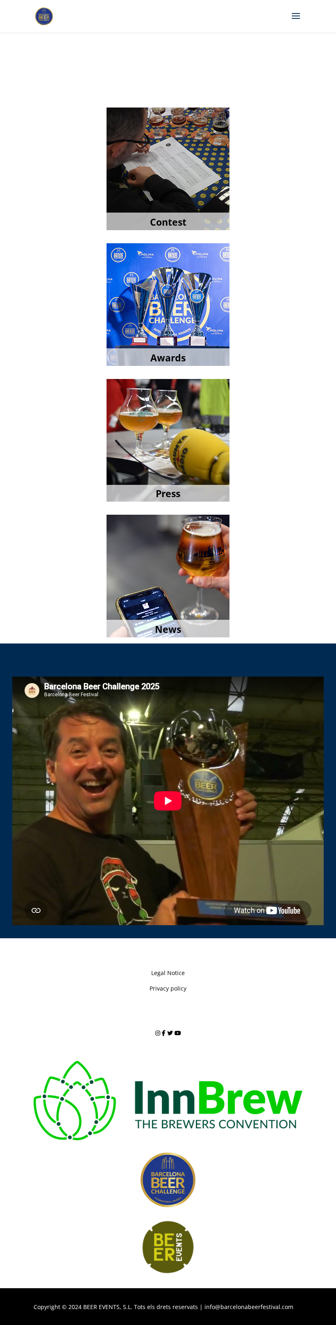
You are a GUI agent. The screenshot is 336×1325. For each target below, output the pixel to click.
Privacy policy (168, 988)
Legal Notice (168, 973)
